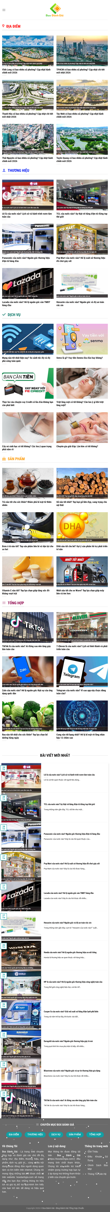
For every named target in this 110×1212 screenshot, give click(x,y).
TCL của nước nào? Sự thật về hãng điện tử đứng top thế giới (81, 215)
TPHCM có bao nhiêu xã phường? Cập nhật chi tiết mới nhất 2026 (80, 71)
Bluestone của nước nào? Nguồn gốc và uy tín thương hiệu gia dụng (72, 1070)
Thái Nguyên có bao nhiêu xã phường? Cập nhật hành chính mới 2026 (27, 160)
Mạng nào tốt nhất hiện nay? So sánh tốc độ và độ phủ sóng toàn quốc (26, 359)
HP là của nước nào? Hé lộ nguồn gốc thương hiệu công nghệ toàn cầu (73, 982)
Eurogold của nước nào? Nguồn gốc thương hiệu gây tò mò (68, 1041)
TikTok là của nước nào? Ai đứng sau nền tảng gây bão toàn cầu (26, 648)
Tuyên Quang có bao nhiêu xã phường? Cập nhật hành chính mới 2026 (82, 160)
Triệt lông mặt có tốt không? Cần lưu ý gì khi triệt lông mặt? (80, 404)
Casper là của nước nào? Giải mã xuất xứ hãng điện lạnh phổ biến (71, 1011)
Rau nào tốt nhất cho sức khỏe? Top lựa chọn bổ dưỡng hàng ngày (25, 736)
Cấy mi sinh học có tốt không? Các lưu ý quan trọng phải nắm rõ (27, 448)
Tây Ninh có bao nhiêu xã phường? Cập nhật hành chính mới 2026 (79, 115)
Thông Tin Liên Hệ (97, 1174)
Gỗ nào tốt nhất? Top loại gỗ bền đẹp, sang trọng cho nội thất (81, 503)
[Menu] (4, 9)
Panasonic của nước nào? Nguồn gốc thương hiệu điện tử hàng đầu (26, 259)
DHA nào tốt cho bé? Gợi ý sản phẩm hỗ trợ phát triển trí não (81, 548)
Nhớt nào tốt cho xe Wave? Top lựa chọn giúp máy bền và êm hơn (80, 592)
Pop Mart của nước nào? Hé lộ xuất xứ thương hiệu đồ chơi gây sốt (80, 259)
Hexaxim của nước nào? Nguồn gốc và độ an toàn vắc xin (80, 304)
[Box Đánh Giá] (55, 10)
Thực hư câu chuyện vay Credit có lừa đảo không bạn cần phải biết (27, 404)
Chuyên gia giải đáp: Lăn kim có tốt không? (77, 446)
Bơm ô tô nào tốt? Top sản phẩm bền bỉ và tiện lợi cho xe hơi (27, 548)
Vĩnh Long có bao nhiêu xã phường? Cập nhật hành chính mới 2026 (26, 71)
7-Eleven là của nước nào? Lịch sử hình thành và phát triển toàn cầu (81, 648)
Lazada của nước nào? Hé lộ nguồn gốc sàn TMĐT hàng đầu (26, 304)
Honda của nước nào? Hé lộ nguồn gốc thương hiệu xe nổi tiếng (70, 952)
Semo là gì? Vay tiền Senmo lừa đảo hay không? (79, 358)
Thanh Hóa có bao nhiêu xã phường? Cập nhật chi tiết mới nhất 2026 (27, 115)
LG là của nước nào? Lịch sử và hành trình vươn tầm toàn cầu (27, 215)
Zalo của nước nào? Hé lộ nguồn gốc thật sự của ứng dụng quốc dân (27, 692)
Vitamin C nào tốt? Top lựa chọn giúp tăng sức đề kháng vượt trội (25, 592)
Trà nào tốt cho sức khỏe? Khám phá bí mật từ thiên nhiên (26, 503)
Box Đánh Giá (9, 1151)
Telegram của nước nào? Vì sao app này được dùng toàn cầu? (81, 692)
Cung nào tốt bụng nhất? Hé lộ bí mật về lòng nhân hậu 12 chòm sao (80, 736)
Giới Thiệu (93, 1151)
